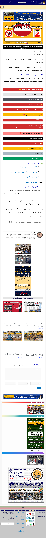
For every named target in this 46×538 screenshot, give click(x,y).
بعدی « (21, 359)
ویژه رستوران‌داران (21, 531)
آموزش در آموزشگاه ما (29, 6)
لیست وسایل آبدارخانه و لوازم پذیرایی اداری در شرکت (23, 172)
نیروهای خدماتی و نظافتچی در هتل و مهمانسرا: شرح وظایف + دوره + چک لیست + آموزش (13, 354)
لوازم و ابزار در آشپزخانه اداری (29, 177)
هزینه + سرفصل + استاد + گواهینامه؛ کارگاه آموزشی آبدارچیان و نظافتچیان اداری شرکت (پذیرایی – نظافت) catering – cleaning (33, 354)
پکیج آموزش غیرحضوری (22, 6)
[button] (23, 507)
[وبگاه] (10, 383)
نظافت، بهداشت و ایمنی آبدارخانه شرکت (27, 167)
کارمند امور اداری (21, 522)
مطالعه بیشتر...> (40, 328)
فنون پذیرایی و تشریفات (19, 520)
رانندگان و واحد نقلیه (20, 516)
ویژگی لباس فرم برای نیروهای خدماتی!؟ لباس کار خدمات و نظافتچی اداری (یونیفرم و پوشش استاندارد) (33, 325)
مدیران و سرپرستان (20, 523)
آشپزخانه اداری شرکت (31, 182)
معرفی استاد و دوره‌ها (20, 524)
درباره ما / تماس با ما (15, 6)
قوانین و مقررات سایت (9, 523)
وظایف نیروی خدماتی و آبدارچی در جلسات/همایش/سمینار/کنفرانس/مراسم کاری (13, 324)
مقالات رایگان (43, 6)
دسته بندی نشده (21, 515)
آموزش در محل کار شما (37, 6)
